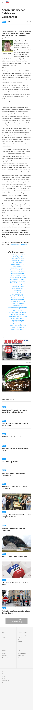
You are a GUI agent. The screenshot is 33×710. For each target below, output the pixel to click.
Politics (3, 637)
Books (3, 682)
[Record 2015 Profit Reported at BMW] (16, 543)
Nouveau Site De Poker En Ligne (17, 312)
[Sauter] (16, 349)
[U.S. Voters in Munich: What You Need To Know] (16, 569)
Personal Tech (22, 653)
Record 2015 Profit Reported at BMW (14, 556)
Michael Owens (11, 21)
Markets (4, 653)
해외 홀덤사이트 (17, 262)
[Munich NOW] (7, 2)
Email (30, 21)
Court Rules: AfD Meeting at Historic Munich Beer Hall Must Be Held (14, 411)
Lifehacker (21, 655)
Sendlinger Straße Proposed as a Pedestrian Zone (13, 474)
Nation (3, 632)
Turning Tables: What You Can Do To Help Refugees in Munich (16, 516)
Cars (3, 660)
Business (4, 655)
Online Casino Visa (18, 311)
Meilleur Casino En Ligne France (17, 325)
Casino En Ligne (17, 324)
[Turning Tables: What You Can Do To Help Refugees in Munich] (16, 502)
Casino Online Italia (17, 305)
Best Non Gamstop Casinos (18, 275)
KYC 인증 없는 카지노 (17, 314)
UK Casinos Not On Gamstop (17, 271)
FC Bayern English (23, 635)
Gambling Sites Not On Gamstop (17, 277)
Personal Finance (6, 657)
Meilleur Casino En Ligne (17, 318)
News (3, 21)
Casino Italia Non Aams (18, 320)
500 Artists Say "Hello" (10, 462)
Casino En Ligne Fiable (18, 257)
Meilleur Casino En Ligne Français (18, 316)
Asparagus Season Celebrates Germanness (13, 13)
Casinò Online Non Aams (17, 327)
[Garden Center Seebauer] (16, 378)
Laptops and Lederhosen (19, 244)
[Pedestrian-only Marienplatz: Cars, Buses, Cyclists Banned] (16, 598)
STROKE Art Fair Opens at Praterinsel (15, 437)
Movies (4, 676)
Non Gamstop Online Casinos (17, 284)
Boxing (20, 641)
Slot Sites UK (17, 292)
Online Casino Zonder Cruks (17, 296)
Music (3, 678)
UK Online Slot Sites (17, 294)
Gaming (20, 657)
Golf (19, 639)
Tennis (20, 637)
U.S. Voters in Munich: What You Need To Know (16, 584)
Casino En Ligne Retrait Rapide (17, 255)
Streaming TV (5, 680)
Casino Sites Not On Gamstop (17, 270)
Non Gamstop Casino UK (17, 298)
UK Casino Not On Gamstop (17, 279)
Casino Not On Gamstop (17, 273)
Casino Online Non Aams (17, 303)
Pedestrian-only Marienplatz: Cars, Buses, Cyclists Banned (16, 612)
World (3, 635)
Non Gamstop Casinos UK (17, 264)
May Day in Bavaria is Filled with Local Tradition (15, 449)
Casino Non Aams (17, 266)
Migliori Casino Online (18, 258)
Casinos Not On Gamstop (17, 260)
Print (28, 21)
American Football (22, 632)
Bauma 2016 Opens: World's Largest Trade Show (14, 487)
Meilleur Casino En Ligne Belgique (17, 307)
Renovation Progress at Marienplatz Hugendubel (14, 529)
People (4, 674)
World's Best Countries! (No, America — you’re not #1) (16, 424)
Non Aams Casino (17, 309)
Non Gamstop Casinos (17, 288)
